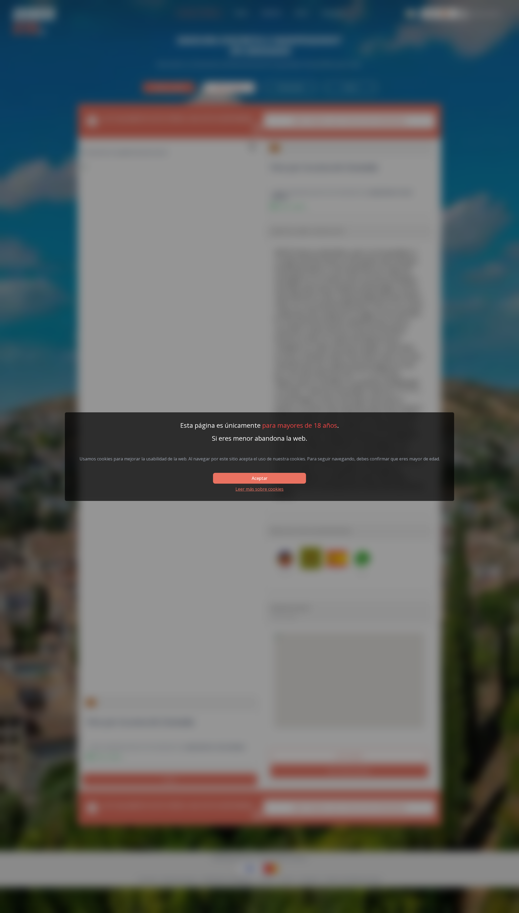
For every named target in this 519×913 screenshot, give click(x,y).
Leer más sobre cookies (259, 489)
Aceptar (259, 478)
